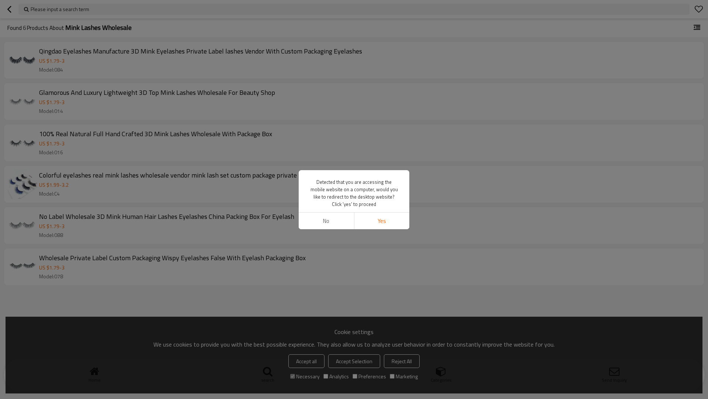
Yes (382, 221)
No (326, 221)
